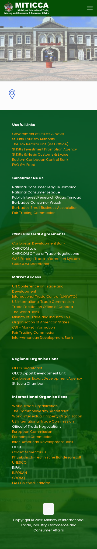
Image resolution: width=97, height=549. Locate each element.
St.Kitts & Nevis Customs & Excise (40, 154)
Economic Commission (32, 436)
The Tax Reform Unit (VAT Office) (40, 144)
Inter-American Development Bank (42, 337)
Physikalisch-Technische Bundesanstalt (46, 457)
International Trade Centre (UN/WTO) (44, 296)
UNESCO (19, 462)
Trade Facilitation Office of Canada (42, 306)
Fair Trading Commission (34, 212)
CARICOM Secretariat (30, 263)
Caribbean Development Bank (38, 243)
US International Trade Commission (43, 301)
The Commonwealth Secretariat (40, 411)
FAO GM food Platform (31, 483)
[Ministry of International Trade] (26, 8)
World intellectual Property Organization (47, 416)
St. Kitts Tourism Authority (33, 139)
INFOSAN (19, 472)
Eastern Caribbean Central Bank (40, 159)
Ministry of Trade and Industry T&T (41, 317)
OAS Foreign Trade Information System (46, 258)
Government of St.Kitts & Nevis (38, 133)
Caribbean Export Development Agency (47, 378)
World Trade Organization (35, 406)
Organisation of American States (40, 322)
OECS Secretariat (27, 368)
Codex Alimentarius (29, 452)
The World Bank (25, 311)
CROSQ (18, 477)
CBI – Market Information (33, 327)
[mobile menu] (89, 8)
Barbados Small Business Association (45, 207)
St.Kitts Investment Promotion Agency (44, 149)
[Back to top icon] (48, 509)
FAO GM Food (23, 164)
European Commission (32, 431)
